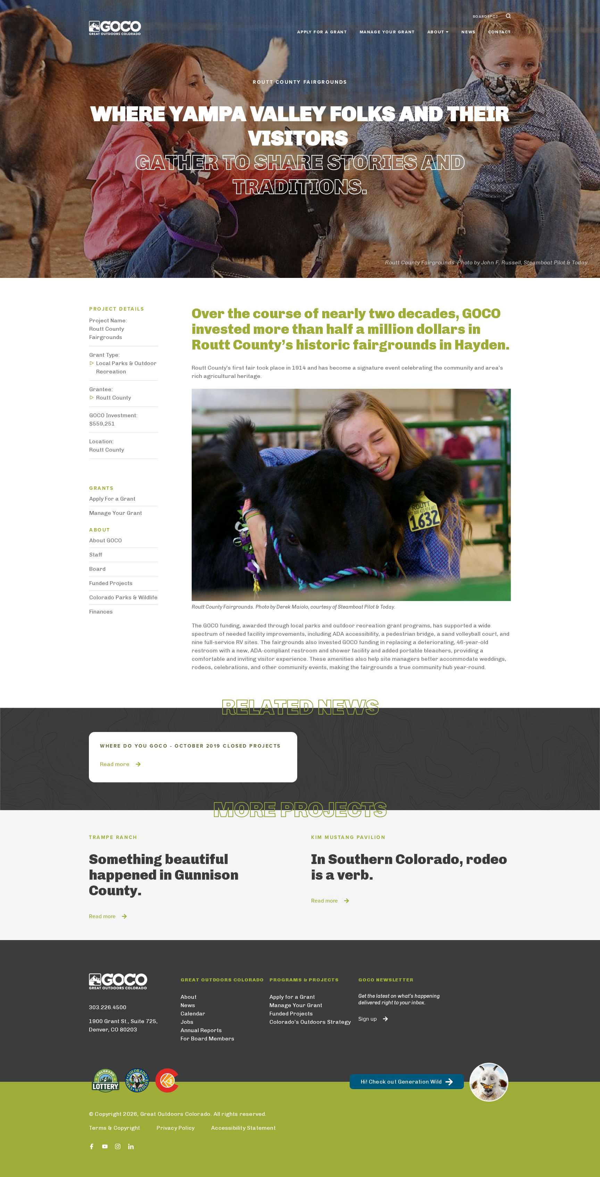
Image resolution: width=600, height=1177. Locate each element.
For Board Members (207, 1038)
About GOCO (105, 540)
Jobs (187, 1022)
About (189, 997)
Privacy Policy (175, 1128)
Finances (101, 611)
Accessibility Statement (243, 1128)
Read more (115, 764)
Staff (95, 554)
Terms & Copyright (114, 1128)
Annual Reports (201, 1030)
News (468, 32)
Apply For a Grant (112, 498)
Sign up (367, 1018)
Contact (499, 32)
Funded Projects (111, 583)
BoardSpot (486, 17)
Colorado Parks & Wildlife (123, 597)
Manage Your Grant (387, 32)
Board (97, 569)
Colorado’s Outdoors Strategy (310, 1022)
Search (507, 16)
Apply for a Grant (322, 32)
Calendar (193, 1013)
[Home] (115, 28)
